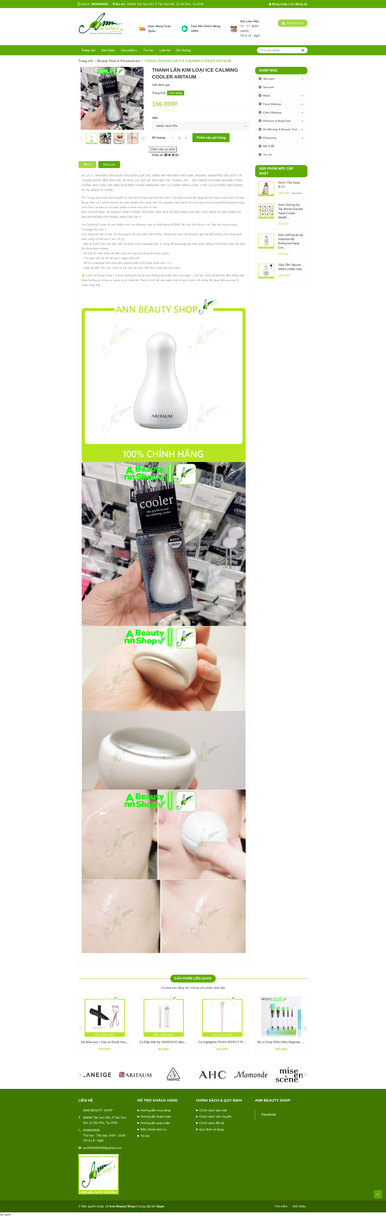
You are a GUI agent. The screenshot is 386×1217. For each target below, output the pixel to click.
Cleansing (269, 137)
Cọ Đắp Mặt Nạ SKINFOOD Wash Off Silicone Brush (175, 1042)
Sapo (160, 1206)
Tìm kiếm (281, 1206)
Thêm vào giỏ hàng (211, 137)
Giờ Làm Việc (249, 21)
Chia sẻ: (158, 155)
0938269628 (99, 4)
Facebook (268, 1114)
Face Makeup (272, 104)
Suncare (268, 87)
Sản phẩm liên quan (192, 978)
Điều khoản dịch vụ (154, 1129)
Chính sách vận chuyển (215, 1116)
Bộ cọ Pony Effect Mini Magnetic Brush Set (286, 1042)
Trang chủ (88, 50)
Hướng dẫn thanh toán (156, 1116)
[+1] (177, 155)
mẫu (155, 117)
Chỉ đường (183, 50)
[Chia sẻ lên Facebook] (166, 155)
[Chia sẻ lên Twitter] (170, 155)
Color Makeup (272, 112)
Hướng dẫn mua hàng (155, 1110)
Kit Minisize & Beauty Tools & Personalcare (284, 129)
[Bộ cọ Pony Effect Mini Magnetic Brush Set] (281, 1017)
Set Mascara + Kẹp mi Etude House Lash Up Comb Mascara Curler (126, 1042)
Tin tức (148, 50)
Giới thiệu (108, 50)
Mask (266, 95)
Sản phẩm (128, 50)
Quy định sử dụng (211, 1129)
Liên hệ (164, 50)
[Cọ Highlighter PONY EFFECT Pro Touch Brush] (222, 1017)
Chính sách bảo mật (213, 1110)
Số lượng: (159, 137)
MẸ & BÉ (269, 146)
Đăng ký (301, 4)
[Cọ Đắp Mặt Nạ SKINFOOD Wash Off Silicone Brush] (164, 1017)
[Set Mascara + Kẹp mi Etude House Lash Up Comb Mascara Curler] (105, 1017)
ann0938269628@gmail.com (102, 1148)
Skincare (269, 78)
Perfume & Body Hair (277, 120)
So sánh (5, 1214)
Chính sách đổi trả (211, 1123)
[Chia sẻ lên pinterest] (174, 155)
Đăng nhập (279, 4)
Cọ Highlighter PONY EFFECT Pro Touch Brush (230, 1042)
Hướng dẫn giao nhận (155, 1123)
